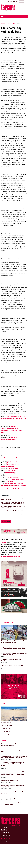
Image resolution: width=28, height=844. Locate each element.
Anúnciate (4, 830)
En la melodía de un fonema (15, 488)
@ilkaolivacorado (11, 463)
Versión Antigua (6, 835)
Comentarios (5, 832)
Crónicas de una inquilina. (17, 479)
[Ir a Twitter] (11, 2)
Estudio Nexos (20, 841)
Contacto (4, 827)
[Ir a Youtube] (14, 2)
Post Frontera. (9, 487)
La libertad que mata (6, 728)
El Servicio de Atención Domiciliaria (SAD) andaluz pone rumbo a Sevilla (13, 515)
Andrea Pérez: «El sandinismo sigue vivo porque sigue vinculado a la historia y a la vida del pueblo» (14, 764)
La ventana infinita (6, 722)
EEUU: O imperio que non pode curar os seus (12, 798)
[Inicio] (8, 7)
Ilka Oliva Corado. (12, 461)
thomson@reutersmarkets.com (10, 556)
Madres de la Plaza (6, 734)
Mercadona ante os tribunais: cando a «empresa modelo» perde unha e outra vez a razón (14, 757)
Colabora (4, 829)
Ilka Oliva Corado (5, 23)
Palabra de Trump (6, 731)
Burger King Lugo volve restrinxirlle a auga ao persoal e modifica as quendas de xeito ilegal (12, 503)
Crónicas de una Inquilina (11, 457)
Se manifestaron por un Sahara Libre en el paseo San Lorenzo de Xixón (13, 498)
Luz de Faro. (10, 481)
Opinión (12, 23)
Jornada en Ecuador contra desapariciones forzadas (12, 511)
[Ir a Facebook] (8, 2)
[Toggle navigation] (2, 16)
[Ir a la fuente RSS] (16, 2)
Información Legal (7, 834)
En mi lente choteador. (18, 474)
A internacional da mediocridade (9, 780)
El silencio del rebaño (6, 725)
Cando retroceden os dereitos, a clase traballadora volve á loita (11, 744)
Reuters (3, 542)
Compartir (6, 521)
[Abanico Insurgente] (14, 608)
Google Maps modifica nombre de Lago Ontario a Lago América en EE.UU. (13, 507)
